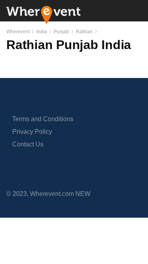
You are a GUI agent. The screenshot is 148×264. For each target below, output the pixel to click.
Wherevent (18, 31)
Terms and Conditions (42, 119)
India (41, 31)
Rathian (84, 31)
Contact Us (27, 144)
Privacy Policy (32, 131)
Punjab (61, 31)
